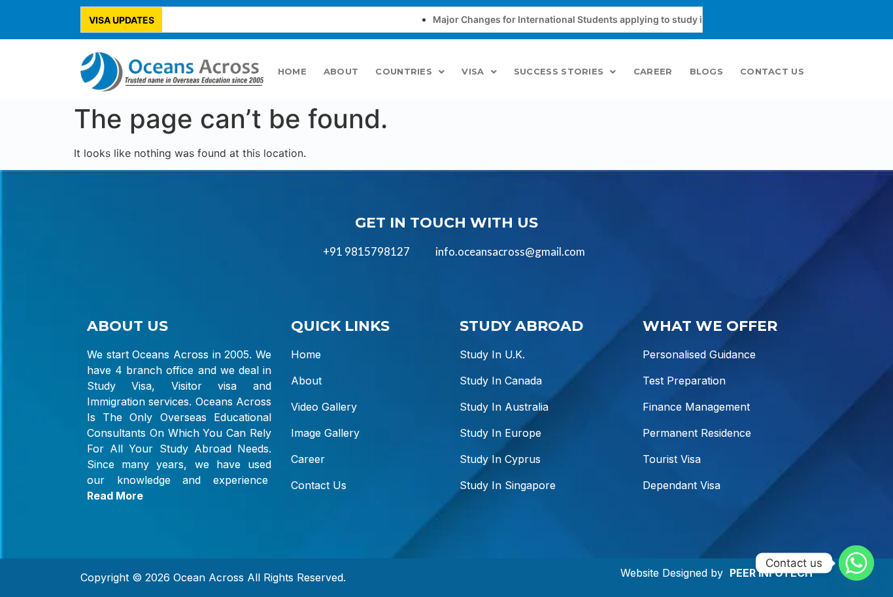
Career (653, 71)
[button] (410, 72)
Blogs (707, 71)
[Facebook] (759, 19)
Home (292, 71)
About (341, 71)
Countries (403, 71)
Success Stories (559, 71)
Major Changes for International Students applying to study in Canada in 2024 (594, 19)
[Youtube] (792, 19)
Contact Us (772, 71)
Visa (473, 71)
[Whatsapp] (856, 563)
